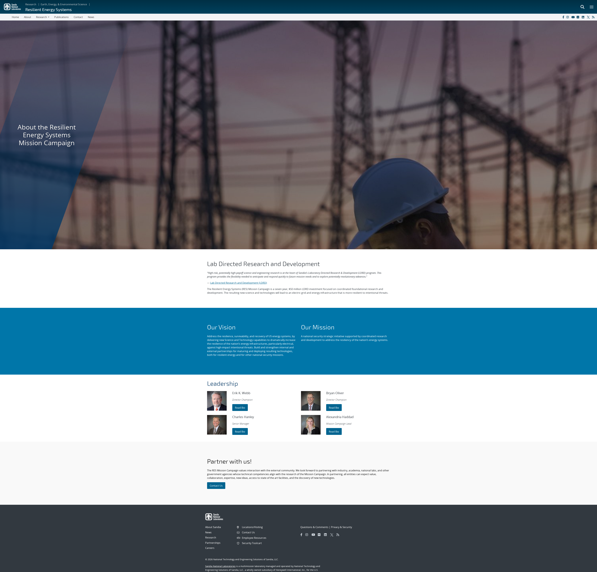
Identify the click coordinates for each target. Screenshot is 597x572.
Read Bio (240, 407)
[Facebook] (563, 17)
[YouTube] (573, 17)
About (27, 17)
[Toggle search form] (582, 6)
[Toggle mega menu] (591, 6)
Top (587, 568)
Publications (61, 17)
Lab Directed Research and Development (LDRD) (238, 283)
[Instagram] (568, 17)
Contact (78, 17)
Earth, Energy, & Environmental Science (64, 4)
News (91, 17)
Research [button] (41, 17)
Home (15, 17)
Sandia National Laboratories (220, 566)
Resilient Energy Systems (48, 9)
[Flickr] (578, 17)
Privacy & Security (341, 527)
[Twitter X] (589, 17)
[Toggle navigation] (5, 17)
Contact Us (216, 485)
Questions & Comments (314, 527)
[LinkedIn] (583, 17)
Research (30, 4)
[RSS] (594, 17)
